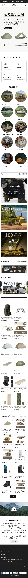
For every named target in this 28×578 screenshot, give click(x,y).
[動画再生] (14, 509)
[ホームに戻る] (14, 5)
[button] (2, 5)
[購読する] (25, 566)
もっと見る (13, 496)
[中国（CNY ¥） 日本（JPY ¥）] (20, 570)
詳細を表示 (14, 541)
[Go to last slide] (2, 287)
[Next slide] (26, 287)
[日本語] (7, 570)
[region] (14, 1)
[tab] (5, 51)
